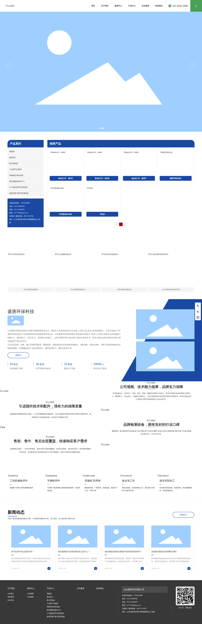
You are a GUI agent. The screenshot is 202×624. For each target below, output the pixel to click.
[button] (99, 128)
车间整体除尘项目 (65, 214)
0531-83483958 (19, 206)
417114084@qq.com (21, 213)
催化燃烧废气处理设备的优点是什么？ (74, 552)
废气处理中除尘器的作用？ (22, 552)
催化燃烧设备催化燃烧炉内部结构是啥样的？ (123, 552)
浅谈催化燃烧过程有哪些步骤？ (164, 552)
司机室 (102, 214)
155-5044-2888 (180, 6)
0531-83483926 (19, 209)
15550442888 (25, 203)
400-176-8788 (28, 216)
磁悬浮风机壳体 (175, 178)
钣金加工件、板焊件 (65, 178)
